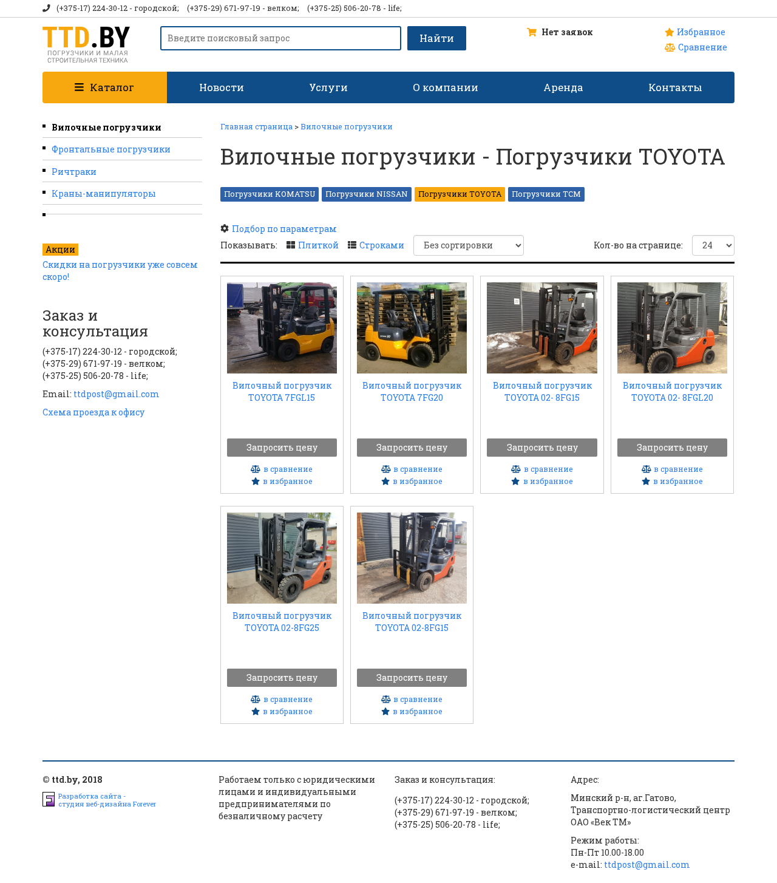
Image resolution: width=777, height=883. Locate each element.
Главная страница (256, 126)
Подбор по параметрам (284, 228)
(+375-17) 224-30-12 (91, 8)
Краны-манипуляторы (104, 193)
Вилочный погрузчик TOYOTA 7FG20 (411, 391)
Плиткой (318, 245)
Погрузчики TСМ (546, 194)
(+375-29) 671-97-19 (223, 8)
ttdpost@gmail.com (116, 394)
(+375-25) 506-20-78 (344, 8)
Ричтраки (74, 171)
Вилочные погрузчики (106, 127)
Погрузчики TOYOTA (459, 194)
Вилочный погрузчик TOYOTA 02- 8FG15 (542, 391)
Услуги (328, 87)
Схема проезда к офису (93, 412)
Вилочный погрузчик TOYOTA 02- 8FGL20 (672, 391)
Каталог (112, 87)
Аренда (563, 87)
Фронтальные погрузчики (111, 149)
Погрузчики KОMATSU (269, 194)
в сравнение (288, 469)
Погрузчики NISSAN (366, 194)
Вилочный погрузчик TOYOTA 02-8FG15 (411, 621)
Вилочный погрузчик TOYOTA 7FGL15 (281, 391)
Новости (221, 87)
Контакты (675, 87)
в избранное (288, 481)
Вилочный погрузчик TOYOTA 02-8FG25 (281, 621)
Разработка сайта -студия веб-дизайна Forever (107, 799)
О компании (445, 87)
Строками (381, 245)
